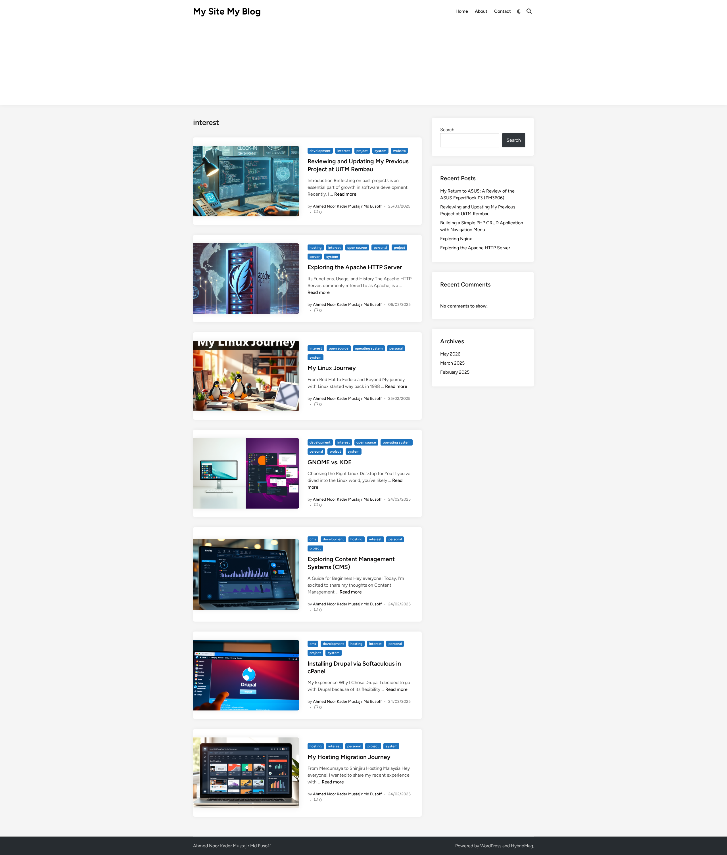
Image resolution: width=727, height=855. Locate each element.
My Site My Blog (227, 11)
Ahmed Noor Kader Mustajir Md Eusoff (347, 206)
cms (313, 539)
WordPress (490, 845)
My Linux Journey (332, 367)
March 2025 (452, 363)
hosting (315, 248)
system (380, 151)
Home (462, 11)
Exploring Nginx (456, 238)
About (481, 11)
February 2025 (454, 372)
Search (447, 129)
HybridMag (522, 845)
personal (380, 248)
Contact (502, 11)
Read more (345, 194)
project (362, 151)
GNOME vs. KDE (330, 462)
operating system (369, 348)
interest (343, 151)
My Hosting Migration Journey (349, 756)
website (399, 151)
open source (357, 248)
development (320, 151)
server (314, 257)
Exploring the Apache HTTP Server (355, 267)
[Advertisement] (363, 65)
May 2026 (450, 354)
